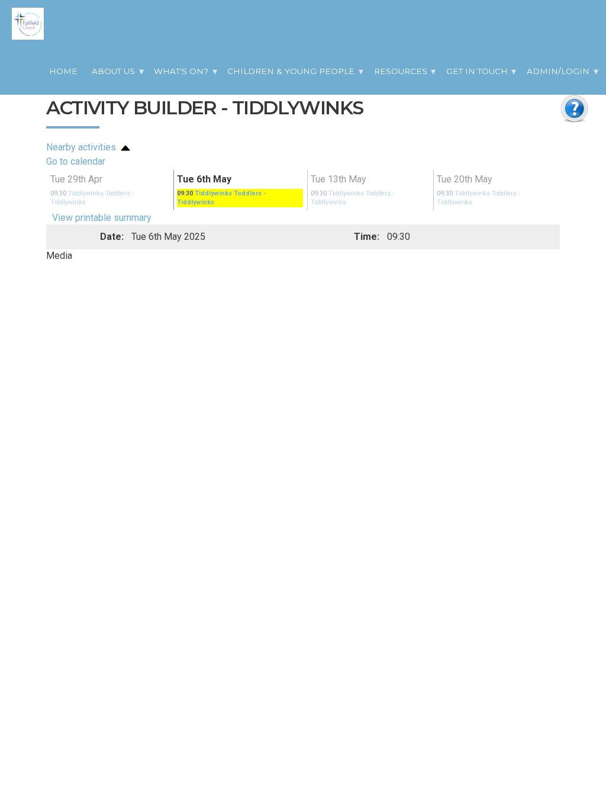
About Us (113, 71)
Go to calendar (75, 161)
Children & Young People (290, 71)
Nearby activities (82, 147)
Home (63, 71)
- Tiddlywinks (106, 193)
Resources (400, 71)
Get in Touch (477, 71)
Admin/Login (558, 71)
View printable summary (102, 207)
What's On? (181, 71)
